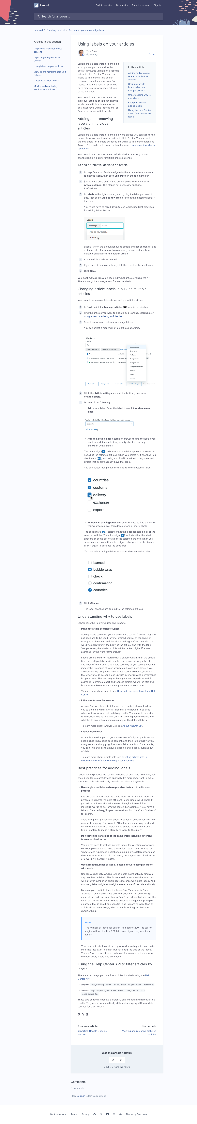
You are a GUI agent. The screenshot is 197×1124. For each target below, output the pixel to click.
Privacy (85, 1114)
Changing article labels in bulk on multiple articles (136, 87)
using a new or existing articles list (103, 316)
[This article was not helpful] (121, 1060)
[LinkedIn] (87, 1014)
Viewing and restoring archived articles (50, 73)
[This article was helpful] (113, 1060)
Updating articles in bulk (46, 80)
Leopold (38, 30)
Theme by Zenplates (136, 1114)
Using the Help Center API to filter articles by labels (139, 113)
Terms (74, 1114)
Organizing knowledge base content (48, 50)
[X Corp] (83, 1014)
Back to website (104, 5)
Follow (152, 54)
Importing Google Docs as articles (47, 59)
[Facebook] (79, 1014)
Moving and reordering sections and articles (45, 88)
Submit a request (141, 5)
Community (122, 5)
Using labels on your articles (48, 66)
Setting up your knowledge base (87, 30)
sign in (81, 1096)
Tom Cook (91, 51)
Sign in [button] (157, 5)
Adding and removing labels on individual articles (139, 76)
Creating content (56, 30)
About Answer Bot (132, 725)
